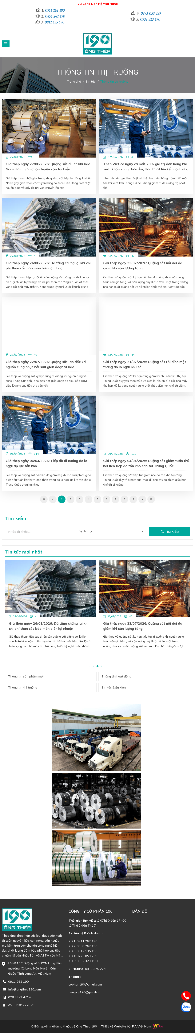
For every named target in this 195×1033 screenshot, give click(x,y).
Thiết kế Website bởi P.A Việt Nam (126, 1026)
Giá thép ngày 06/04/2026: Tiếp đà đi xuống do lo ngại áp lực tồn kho (46, 463)
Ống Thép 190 (86, 1026)
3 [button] (93, 666)
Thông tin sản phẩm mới (25, 676)
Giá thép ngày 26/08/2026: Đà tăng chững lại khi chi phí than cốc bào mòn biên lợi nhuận (48, 265)
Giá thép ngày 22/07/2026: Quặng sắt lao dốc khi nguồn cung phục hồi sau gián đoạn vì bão (46, 364)
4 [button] (97, 666)
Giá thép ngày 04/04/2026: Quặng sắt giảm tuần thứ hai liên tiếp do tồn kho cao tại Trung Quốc (146, 463)
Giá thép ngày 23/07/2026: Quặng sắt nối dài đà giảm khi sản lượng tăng (142, 265)
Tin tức (90, 81)
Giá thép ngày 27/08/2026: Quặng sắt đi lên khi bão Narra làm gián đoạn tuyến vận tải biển (48, 166)
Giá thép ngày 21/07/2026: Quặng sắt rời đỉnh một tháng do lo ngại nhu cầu (144, 364)
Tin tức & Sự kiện (113, 687)
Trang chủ (74, 81)
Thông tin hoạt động (116, 676)
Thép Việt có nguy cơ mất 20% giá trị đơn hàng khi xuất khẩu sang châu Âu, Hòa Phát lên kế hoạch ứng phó (145, 167)
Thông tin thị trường (114, 81)
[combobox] (110, 531)
